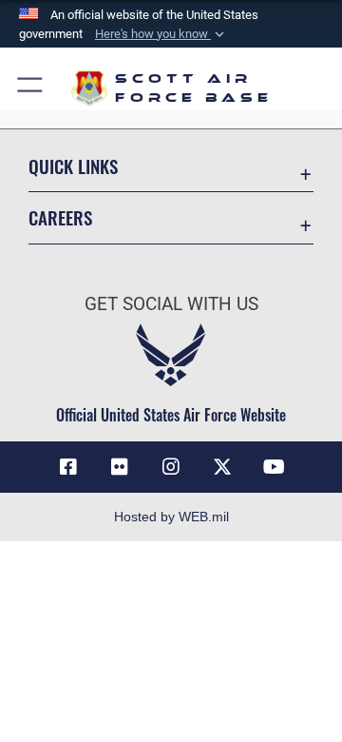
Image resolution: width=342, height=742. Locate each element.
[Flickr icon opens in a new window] (119, 467)
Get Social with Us (171, 304)
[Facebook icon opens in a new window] (68, 467)
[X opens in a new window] (222, 467)
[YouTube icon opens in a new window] (273, 467)
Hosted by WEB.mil (171, 516)
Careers (60, 217)
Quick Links (73, 166)
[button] (161, 34)
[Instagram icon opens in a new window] (171, 467)
